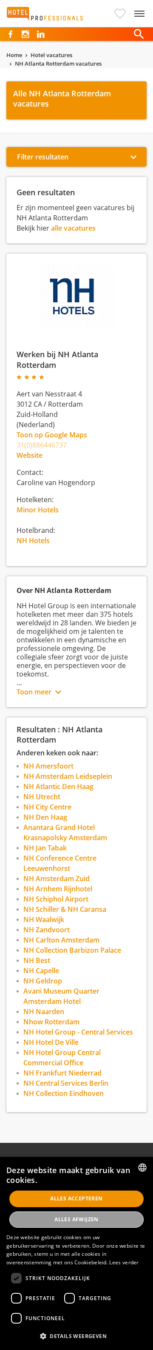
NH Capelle (41, 970)
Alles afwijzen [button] (76, 1219)
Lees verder (124, 1262)
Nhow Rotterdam (51, 1021)
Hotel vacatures (51, 55)
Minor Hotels (38, 510)
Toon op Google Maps (52, 434)
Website (29, 455)
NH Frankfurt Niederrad (62, 1073)
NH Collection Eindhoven (63, 1093)
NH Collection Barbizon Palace (72, 950)
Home (14, 55)
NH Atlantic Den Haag (58, 786)
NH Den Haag (45, 817)
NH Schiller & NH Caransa (64, 909)
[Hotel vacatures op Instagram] (25, 34)
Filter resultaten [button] (42, 157)
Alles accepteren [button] (76, 1198)
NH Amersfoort (48, 766)
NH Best (36, 960)
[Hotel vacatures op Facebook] (10, 34)
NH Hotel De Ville (51, 1042)
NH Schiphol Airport (55, 899)
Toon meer (34, 692)
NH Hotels (33, 540)
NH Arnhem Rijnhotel (57, 888)
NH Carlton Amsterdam (61, 940)
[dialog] (76, 1253)
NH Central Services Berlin (65, 1083)
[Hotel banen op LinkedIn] (40, 34)
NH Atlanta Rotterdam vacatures (58, 63)
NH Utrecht (41, 796)
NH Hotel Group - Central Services (78, 1032)
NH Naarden (43, 1011)
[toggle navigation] (139, 13)
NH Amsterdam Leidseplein (67, 776)
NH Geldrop (42, 981)
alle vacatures (73, 228)
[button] (120, 13)
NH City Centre (47, 807)
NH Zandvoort (46, 929)
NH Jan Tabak (45, 848)
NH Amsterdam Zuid (56, 878)
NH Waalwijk (43, 919)
